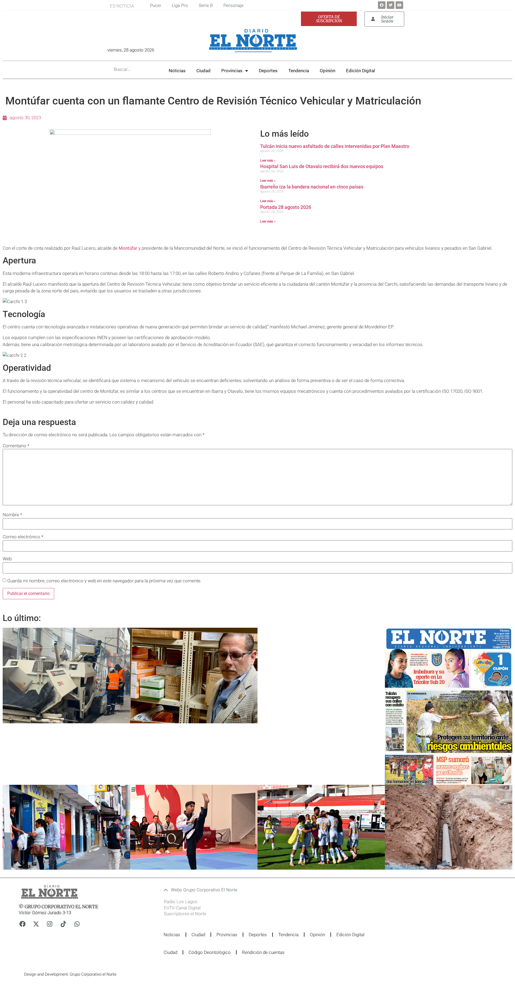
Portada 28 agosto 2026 (285, 207)
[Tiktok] (63, 924)
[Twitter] (390, 5)
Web (7, 559)
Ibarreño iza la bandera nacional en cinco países (311, 187)
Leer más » (267, 160)
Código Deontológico (210, 952)
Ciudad (203, 70)
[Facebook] (381, 5)
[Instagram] (49, 924)
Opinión (327, 70)
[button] (243, 890)
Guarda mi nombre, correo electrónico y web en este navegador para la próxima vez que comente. (104, 581)
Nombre (12, 515)
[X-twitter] (36, 924)
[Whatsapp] (77, 924)
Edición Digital (360, 70)
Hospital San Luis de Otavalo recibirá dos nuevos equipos (321, 166)
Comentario (16, 446)
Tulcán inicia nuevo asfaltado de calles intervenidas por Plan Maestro (334, 146)
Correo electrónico (23, 537)
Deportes (268, 70)
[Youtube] (399, 5)
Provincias (231, 70)
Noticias (177, 70)
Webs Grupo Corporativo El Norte (204, 889)
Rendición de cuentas (263, 952)
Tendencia (298, 70)
